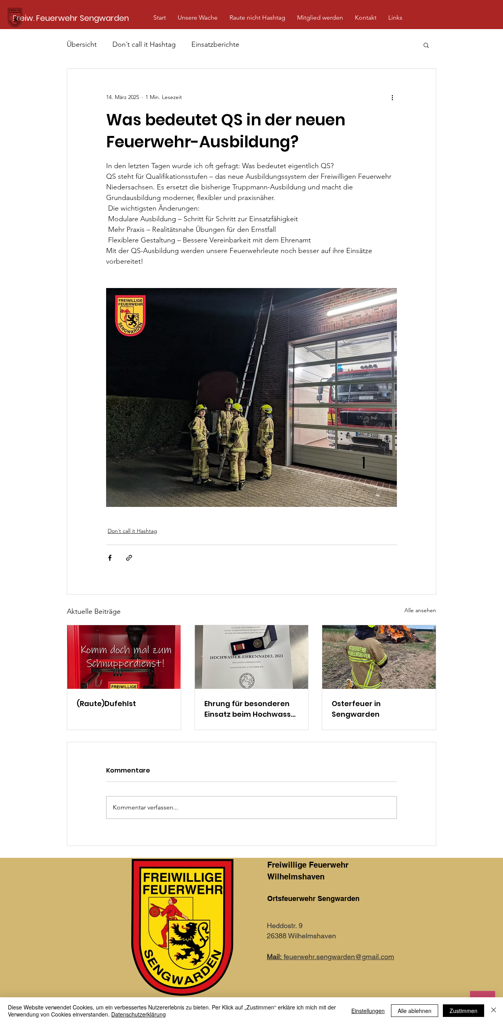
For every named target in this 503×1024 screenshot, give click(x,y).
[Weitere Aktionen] (392, 97)
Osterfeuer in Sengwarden (356, 709)
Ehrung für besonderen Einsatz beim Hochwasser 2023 (251, 709)
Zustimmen (463, 1011)
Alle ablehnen (414, 1011)
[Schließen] (493, 1011)
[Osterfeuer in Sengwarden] (379, 657)
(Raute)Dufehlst (106, 703)
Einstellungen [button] (368, 1011)
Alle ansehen (420, 610)
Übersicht (82, 44)
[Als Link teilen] (129, 558)
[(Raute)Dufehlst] (124, 657)
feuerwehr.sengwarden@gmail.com (330, 956)
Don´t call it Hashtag (144, 44)
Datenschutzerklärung (138, 1014)
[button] (198, 17)
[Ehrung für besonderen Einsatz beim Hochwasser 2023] (251, 657)
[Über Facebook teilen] (110, 558)
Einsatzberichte (215, 44)
